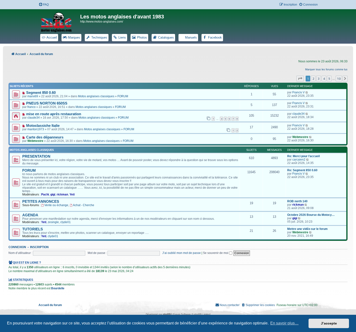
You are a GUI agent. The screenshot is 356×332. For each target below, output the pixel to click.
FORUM (122, 96)
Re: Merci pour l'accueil (303, 156)
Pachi (45, 194)
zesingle (53, 222)
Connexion (17, 247)
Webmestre (35, 141)
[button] (300, 78)
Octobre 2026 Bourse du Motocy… (311, 215)
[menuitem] (44, 4)
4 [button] (324, 78)
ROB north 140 (297, 201)
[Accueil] (59, 21)
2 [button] (313, 78)
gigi (52, 194)
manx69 (32, 96)
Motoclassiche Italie (43, 126)
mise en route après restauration (53, 114)
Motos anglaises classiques (96, 96)
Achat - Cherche (83, 205)
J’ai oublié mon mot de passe (181, 253)
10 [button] (339, 78)
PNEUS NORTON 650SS (46, 103)
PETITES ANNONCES (40, 201)
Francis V (298, 92)
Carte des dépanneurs (44, 137)
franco (31, 107)
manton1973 (35, 129)
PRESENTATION (36, 156)
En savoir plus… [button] (284, 323)
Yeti (72, 194)
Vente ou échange (56, 205)
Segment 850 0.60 (41, 93)
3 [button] (318, 78)
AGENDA (30, 215)
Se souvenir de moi (216, 253)
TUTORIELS (32, 229)
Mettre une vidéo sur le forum (307, 229)
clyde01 (65, 222)
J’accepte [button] (329, 323)
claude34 (33, 117)
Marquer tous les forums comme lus (326, 69)
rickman (62, 194)
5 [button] (329, 78)
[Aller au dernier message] (307, 92)
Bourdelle (57, 288)
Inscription (39, 247)
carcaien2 (298, 159)
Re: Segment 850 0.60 (302, 170)
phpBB (167, 314)
